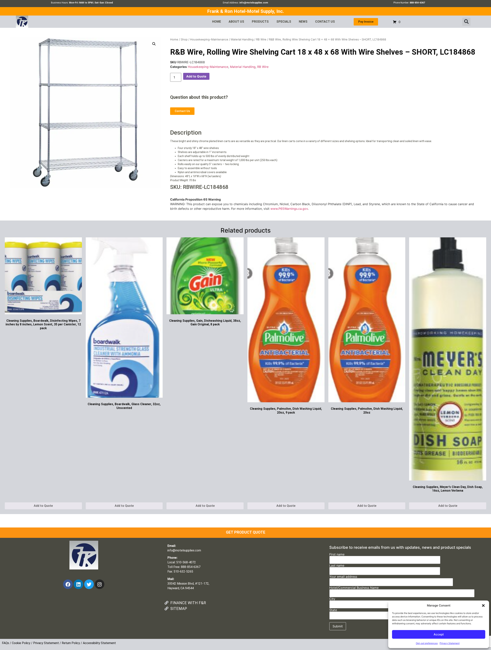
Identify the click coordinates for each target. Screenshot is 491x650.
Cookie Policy (21, 643)
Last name (336, 565)
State (333, 610)
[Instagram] (99, 584)
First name (336, 554)
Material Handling (242, 39)
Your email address (343, 576)
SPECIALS (283, 21)
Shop (184, 39)
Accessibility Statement (99, 643)
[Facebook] (68, 584)
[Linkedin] (78, 584)
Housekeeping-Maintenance (209, 39)
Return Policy (71, 643)
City (332, 599)
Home (174, 39)
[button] (483, 605)
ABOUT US (236, 21)
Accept (439, 634)
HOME (216, 21)
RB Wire (261, 39)
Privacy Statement (450, 643)
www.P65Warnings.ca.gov (289, 209)
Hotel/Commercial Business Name (354, 588)
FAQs (5, 643)
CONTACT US (325, 21)
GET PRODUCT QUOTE (245, 532)
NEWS (303, 21)
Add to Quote (196, 76)
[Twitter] (89, 584)
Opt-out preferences (427, 643)
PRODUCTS (260, 21)
